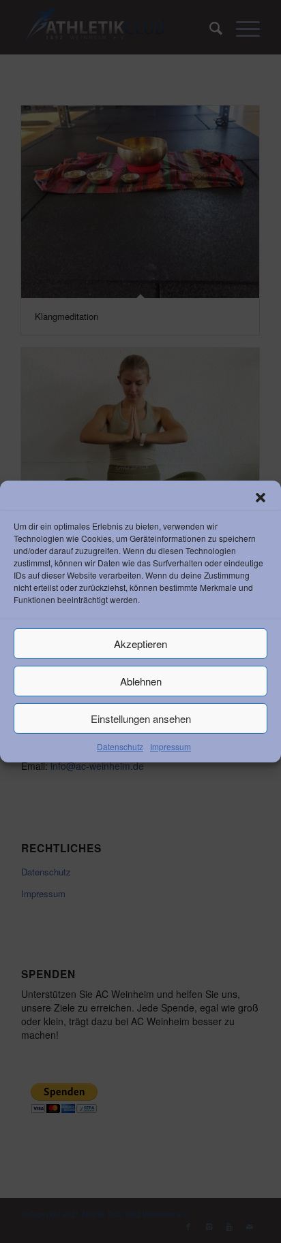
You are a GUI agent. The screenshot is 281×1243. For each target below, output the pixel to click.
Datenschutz (120, 746)
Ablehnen (141, 680)
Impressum (170, 746)
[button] (260, 497)
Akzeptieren (140, 643)
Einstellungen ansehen (141, 718)
